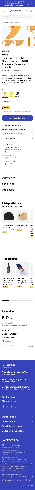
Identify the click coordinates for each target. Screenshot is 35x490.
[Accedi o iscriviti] (26, 11)
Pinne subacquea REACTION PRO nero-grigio (8, 280)
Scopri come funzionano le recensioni (13, 325)
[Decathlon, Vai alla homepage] (15, 11)
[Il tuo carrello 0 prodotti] (31, 11)
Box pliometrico (22, 225)
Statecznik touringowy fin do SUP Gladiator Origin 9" (23, 281)
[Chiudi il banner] (31, 3)
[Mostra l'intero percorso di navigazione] (2, 22)
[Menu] (4, 11)
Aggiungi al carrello (17, 118)
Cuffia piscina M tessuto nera (8, 226)
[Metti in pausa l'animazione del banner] (28, 3)
